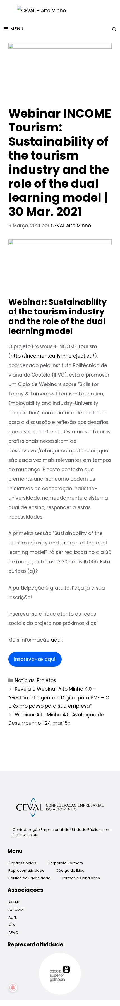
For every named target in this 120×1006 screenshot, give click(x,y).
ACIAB (13, 902)
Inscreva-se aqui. (35, 659)
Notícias (25, 680)
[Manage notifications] (12, 987)
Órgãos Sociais (22, 863)
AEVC (13, 932)
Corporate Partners (65, 863)
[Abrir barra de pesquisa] (114, 29)
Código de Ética (70, 870)
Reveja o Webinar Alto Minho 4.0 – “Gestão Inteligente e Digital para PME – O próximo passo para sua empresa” (58, 697)
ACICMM (15, 909)
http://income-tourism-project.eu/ (53, 356)
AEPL (12, 917)
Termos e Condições (81, 878)
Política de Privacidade (29, 878)
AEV (11, 924)
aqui (56, 640)
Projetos (46, 680)
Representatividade (26, 870)
